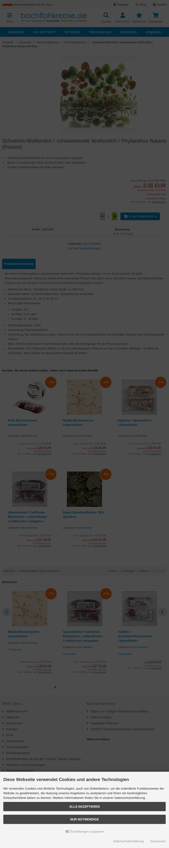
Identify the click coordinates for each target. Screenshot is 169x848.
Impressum (158, 841)
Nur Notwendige (84, 819)
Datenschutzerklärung (128, 841)
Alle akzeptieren (84, 806)
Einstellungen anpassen (87, 831)
